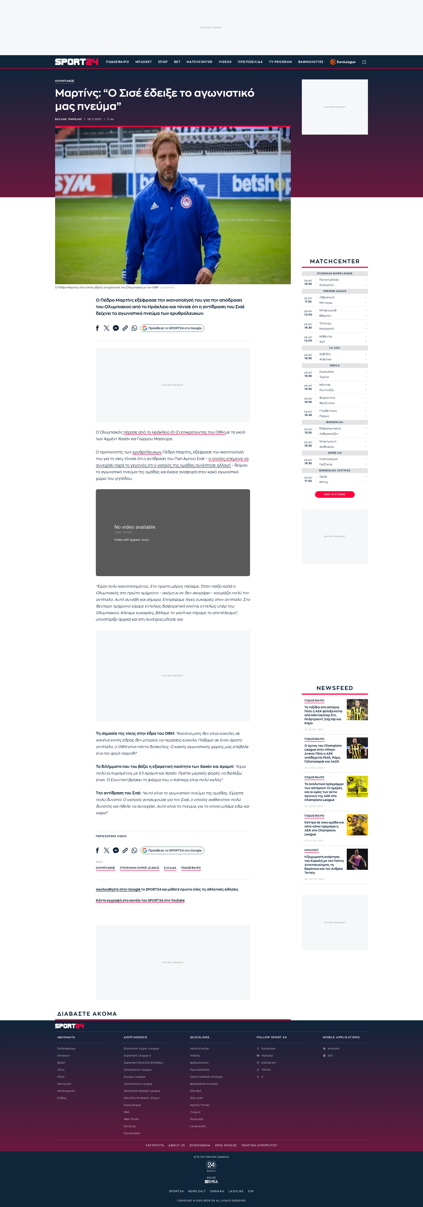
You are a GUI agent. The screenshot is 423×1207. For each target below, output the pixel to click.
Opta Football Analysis (206, 1076)
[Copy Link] (125, 328)
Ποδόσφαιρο (117, 61)
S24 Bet (195, 1091)
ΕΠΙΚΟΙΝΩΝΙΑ (200, 1145)
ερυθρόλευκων (146, 452)
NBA (127, 1112)
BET (177, 61)
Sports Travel (200, 1105)
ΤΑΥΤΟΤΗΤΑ (155, 1145)
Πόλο (61, 1076)
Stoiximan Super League (141, 1048)
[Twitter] (107, 328)
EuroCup (130, 1126)
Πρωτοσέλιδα (199, 1069)
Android (333, 1048)
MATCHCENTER (199, 61)
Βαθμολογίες (199, 1062)
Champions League (138, 1069)
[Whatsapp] (134, 328)
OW (251, 1191)
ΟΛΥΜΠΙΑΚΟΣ (105, 868)
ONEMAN (217, 1191)
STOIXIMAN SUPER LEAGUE (139, 868)
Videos (195, 1055)
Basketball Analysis (204, 1084)
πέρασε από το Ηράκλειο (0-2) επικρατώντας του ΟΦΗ (174, 432)
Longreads (198, 1126)
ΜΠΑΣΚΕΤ (311, 850)
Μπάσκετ (143, 61)
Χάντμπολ (64, 1084)
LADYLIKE (236, 1191)
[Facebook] (97, 328)
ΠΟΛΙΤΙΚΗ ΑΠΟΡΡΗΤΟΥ (259, 1145)
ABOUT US (177, 1145)
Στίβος (62, 1098)
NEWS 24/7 (197, 1191)
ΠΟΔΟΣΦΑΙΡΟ (314, 700)
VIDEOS (225, 61)
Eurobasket (132, 1133)
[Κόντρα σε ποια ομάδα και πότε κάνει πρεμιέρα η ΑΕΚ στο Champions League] (357, 824)
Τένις (61, 1069)
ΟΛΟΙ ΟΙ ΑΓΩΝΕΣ (335, 494)
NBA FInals (131, 1119)
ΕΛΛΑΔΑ (170, 868)
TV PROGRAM (280, 61)
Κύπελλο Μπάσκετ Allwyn (142, 1098)
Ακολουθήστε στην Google (118, 889)
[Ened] (211, 1181)
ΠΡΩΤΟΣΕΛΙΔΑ (250, 61)
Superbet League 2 (137, 1055)
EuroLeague (132, 1105)
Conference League (138, 1084)
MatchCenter (199, 1048)
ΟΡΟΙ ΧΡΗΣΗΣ (226, 1145)
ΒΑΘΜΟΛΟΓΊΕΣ (311, 61)
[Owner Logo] (211, 1166)
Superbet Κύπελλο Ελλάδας (143, 1062)
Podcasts (196, 1119)
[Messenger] (116, 328)
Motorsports (66, 1091)
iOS (330, 1055)
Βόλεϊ (61, 1062)
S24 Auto (196, 1098)
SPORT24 (176, 1191)
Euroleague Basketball (341, 62)
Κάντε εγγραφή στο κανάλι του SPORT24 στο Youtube (140, 900)
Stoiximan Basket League (142, 1091)
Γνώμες (195, 1112)
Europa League (135, 1076)
